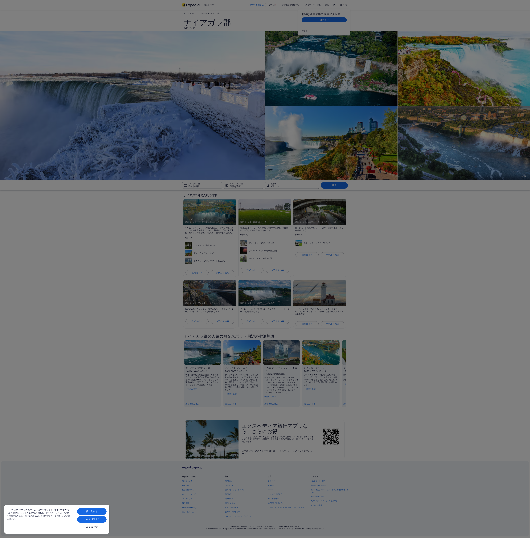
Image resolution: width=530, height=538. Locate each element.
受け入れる (91, 511)
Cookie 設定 (92, 527)
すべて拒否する (92, 519)
